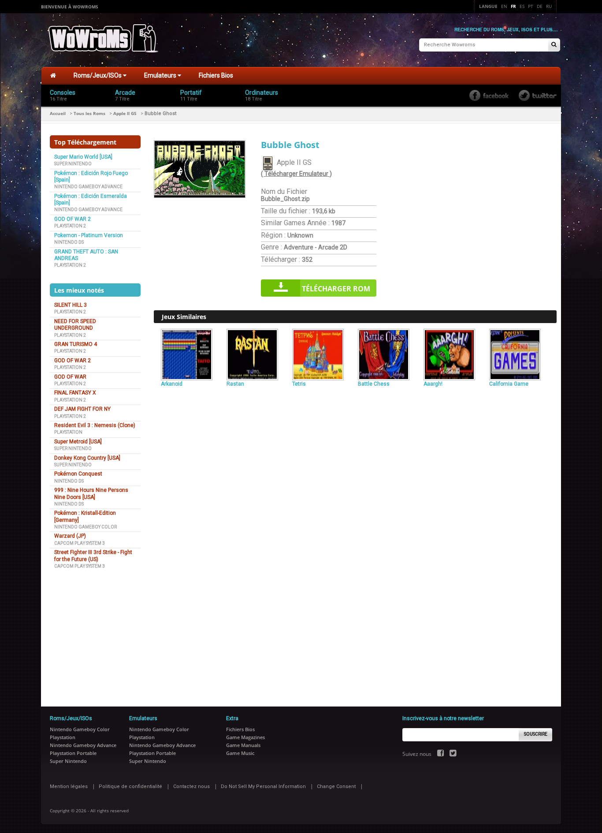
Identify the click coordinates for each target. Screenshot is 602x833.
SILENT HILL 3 (70, 305)
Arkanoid (171, 384)
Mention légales (69, 786)
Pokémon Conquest (78, 474)
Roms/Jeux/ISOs (98, 75)
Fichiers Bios (216, 75)
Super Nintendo (73, 163)
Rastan (235, 384)
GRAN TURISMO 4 (75, 344)
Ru (549, 6)
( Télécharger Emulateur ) (296, 173)
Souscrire (535, 734)
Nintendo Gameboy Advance (88, 186)
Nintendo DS (69, 242)
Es (522, 6)
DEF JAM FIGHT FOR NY (82, 409)
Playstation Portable (73, 753)
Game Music (240, 753)
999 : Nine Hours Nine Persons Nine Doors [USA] (91, 493)
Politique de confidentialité (130, 786)
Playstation (68, 432)
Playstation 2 (70, 225)
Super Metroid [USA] (78, 442)
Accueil (58, 113)
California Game (508, 384)
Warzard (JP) (70, 536)
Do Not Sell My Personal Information (263, 786)
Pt (530, 6)
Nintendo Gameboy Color (85, 526)
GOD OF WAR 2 (72, 219)
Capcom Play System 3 (79, 543)
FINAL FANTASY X (75, 393)
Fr (513, 6)
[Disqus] (355, 510)
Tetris (299, 384)
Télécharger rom (336, 289)
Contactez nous (191, 786)
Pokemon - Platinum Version (88, 235)
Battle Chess (374, 384)
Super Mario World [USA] (83, 157)
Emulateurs (161, 75)
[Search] (554, 45)
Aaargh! (433, 384)
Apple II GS (125, 113)
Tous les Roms (89, 113)
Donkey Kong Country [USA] (87, 458)
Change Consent (336, 786)
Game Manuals (243, 745)
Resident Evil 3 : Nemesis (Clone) (94, 425)
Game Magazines (245, 737)
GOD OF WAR (70, 377)
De (540, 6)
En (504, 6)
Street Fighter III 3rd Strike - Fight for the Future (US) (93, 555)
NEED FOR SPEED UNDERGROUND (75, 324)
